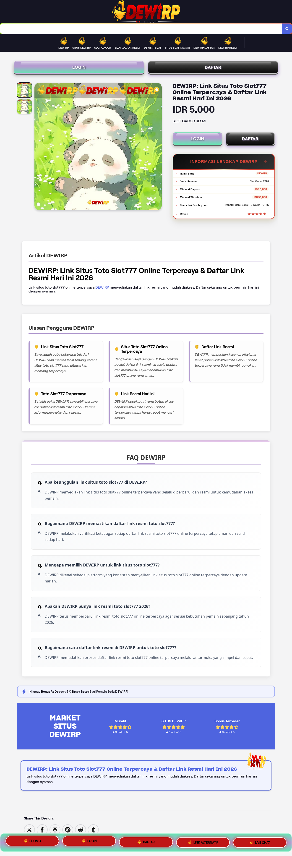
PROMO (35, 842)
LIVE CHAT (262, 841)
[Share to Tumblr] (93, 829)
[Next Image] (158, 147)
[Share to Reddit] (80, 829)
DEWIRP (102, 287)
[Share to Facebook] (42, 829)
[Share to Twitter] (29, 829)
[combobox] (141, 28)
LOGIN (79, 67)
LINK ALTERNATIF (205, 841)
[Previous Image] (38, 147)
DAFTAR (213, 67)
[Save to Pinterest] (67, 829)
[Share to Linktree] (55, 829)
